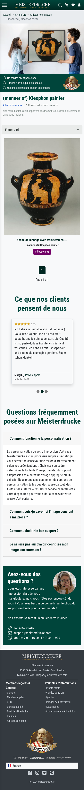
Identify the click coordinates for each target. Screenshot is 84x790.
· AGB (9, 702)
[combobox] (42, 766)
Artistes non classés (41, 14)
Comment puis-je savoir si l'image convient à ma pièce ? (41, 514)
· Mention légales (15, 697)
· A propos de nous (16, 721)
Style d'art (20, 14)
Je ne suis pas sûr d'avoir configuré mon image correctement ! (39, 547)
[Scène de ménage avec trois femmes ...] (42, 186)
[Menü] (5, 5)
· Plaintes (11, 716)
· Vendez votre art (54, 692)
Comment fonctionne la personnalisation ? (40, 438)
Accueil (7, 14)
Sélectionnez (42, 251)
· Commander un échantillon (60, 711)
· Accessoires (52, 706)
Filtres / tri (12, 130)
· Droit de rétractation (17, 711)
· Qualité (49, 697)
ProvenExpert (32, 375)
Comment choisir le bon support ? (34, 530)
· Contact (10, 692)
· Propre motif (52, 688)
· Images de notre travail (58, 702)
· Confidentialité (14, 706)
